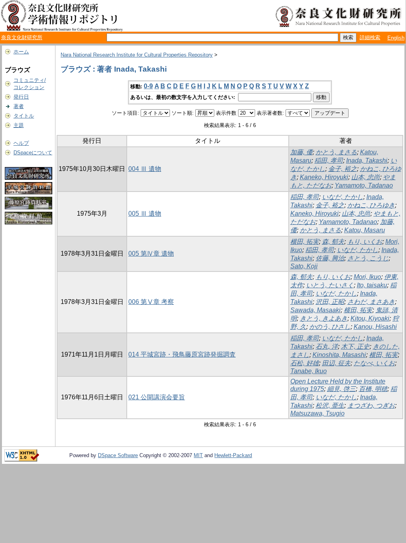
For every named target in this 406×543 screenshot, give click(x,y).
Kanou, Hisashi (375, 326)
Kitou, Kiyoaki (370, 318)
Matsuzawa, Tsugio (317, 413)
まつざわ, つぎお (371, 405)
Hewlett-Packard (233, 455)
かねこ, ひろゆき (371, 205)
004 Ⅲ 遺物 (144, 168)
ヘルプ (21, 143)
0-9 (148, 86)
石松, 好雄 (304, 363)
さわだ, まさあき (371, 301)
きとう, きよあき (323, 318)
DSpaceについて (32, 153)
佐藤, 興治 (330, 258)
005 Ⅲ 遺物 (144, 213)
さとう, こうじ (368, 258)
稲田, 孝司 (329, 160)
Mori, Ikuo (367, 276)
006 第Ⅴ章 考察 (151, 301)
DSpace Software (118, 455)
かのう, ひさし (330, 326)
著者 (18, 106)
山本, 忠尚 (365, 177)
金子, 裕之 (342, 168)
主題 (18, 125)
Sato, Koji (304, 266)
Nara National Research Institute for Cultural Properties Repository (137, 55)
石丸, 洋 (327, 346)
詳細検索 (370, 37)
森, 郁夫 (333, 241)
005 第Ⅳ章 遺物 (151, 253)
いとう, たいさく (330, 285)
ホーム (21, 52)
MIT (198, 455)
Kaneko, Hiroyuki (324, 177)
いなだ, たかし (342, 197)
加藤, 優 (301, 152)
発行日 (21, 97)
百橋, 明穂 (373, 388)
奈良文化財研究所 (21, 37)
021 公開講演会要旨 (156, 397)
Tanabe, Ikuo (308, 371)
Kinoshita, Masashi (339, 354)
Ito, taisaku (372, 285)
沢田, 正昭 (330, 301)
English (395, 38)
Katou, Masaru (364, 230)
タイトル (23, 116)
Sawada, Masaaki (315, 310)
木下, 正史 (355, 346)
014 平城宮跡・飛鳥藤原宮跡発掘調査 (182, 354)
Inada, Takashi (366, 160)
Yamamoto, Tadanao (364, 185)
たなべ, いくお (374, 363)
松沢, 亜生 (330, 405)
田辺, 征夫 (336, 363)
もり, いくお (364, 241)
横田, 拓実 (304, 241)
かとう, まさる (336, 152)
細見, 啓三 (341, 388)
